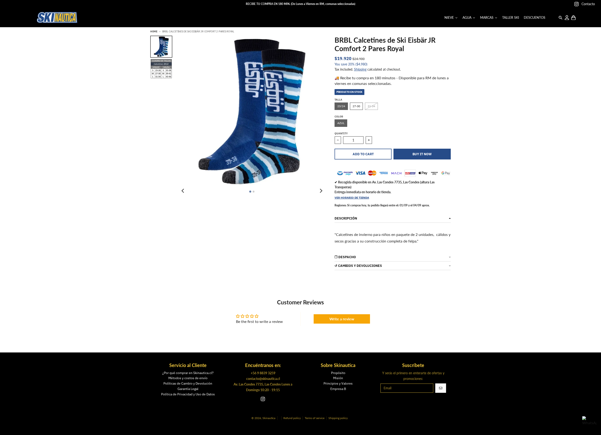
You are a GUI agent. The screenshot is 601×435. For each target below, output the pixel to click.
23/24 (341, 106)
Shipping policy (338, 418)
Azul (340, 123)
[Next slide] (321, 191)
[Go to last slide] (183, 191)
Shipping (360, 69)
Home (154, 31)
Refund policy (292, 418)
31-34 (371, 106)
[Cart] (573, 17)
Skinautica (268, 418)
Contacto (588, 4)
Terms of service (314, 418)
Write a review (341, 319)
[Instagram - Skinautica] (576, 4)
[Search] (560, 17)
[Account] (567, 17)
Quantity (341, 133)
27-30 (356, 106)
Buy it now (422, 154)
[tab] (250, 192)
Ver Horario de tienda (352, 197)
